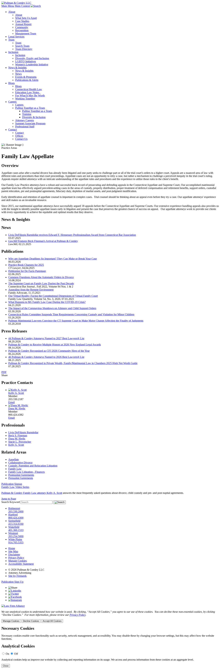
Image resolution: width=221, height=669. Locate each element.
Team (11, 39)
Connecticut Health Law (28, 89)
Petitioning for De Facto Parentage (27, 271)
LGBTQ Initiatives (25, 61)
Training (26, 114)
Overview (10, 165)
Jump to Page (8, 498)
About (11, 11)
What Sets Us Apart (26, 18)
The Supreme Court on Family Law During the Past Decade (41, 283)
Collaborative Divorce (20, 462)
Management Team (25, 33)
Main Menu (7, 5)
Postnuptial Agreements (21, 475)
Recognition (21, 30)
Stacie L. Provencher (19, 441)
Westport (13, 533)
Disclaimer (14, 554)
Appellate (13, 459)
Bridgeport (14, 508)
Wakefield (13, 527)
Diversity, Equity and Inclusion (32, 58)
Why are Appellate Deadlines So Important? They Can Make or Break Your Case (52, 258)
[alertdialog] (110, 647)
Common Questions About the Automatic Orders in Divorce (41, 277)
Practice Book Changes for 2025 (26, 264)
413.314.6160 (15, 523)
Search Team (22, 45)
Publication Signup (11, 483)
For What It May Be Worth (30, 95)
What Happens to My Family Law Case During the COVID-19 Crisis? (47, 302)
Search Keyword (10, 502)
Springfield (14, 520)
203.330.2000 (15, 511)
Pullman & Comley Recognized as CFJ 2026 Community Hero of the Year (49, 350)
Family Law (15, 468)
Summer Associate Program (30, 123)
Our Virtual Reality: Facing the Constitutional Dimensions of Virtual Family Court (53, 295)
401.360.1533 (15, 530)
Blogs (11, 83)
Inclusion (13, 52)
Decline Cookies (31, 621)
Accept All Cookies (52, 621)
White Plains (15, 539)
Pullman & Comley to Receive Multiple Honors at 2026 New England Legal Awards (54, 344)
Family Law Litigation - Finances (26, 471)
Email (11, 402)
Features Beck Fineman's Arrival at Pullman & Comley (43, 241)
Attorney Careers (24, 120)
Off (16, 653)
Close (5, 666)
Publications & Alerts (26, 80)
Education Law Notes (27, 92)
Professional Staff (24, 126)
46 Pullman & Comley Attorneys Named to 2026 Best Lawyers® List (46, 357)
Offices (19, 135)
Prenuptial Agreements (20, 478)
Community (21, 27)
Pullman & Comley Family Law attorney (23, 492)
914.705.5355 (15, 542)
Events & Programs (25, 76)
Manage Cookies (17, 560)
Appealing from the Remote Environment (31, 289)
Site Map (13, 551)
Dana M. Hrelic (16, 408)
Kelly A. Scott (16, 393)
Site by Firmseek (17, 575)
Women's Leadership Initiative (31, 64)
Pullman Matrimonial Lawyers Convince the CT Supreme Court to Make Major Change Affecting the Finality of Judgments (75, 320)
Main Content (22, 5)
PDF (4, 372)
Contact (12, 129)
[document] (110, 647)
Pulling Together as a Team (30, 107)
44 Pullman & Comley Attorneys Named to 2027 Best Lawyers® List (46, 338)
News (18, 73)
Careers (12, 101)
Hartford (13, 514)
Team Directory (23, 49)
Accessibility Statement (21, 563)
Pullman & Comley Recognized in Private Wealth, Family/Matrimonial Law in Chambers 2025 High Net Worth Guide (72, 363)
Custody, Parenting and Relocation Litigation (32, 465)
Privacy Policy (16, 557)
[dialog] (110, 616)
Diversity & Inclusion (34, 117)
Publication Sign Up (12, 581)
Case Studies (22, 21)
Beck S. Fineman (17, 435)
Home (11, 548)
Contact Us (21, 138)
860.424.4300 (15, 517)
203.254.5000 (15, 536)
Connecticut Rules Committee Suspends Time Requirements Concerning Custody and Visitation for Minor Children (71, 314)
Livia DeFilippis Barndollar (23, 432)
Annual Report (23, 24)
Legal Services (16, 36)
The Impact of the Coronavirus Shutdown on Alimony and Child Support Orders (52, 308)
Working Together (25, 98)
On (7, 653)
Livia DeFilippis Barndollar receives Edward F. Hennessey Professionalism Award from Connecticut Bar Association (72, 234)
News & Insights (17, 67)
